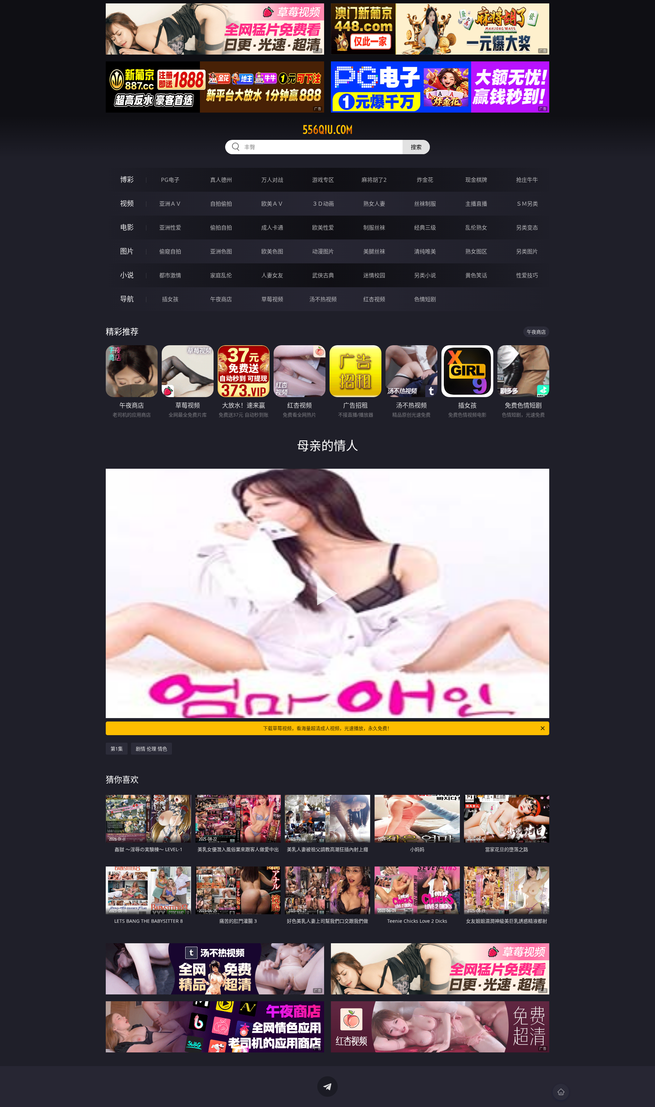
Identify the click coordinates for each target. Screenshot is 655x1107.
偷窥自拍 (170, 251)
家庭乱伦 (221, 275)
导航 (127, 299)
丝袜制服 (425, 203)
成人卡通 (272, 227)
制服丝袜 (374, 227)
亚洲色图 (221, 251)
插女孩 (170, 299)
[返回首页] (561, 1092)
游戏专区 (323, 180)
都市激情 (170, 275)
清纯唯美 (425, 251)
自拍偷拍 (221, 203)
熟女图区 (476, 251)
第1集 (117, 748)
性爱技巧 (527, 275)
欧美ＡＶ (272, 203)
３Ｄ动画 (323, 203)
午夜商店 (221, 299)
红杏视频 (374, 299)
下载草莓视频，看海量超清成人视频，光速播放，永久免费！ (327, 728)
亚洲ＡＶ (170, 203)
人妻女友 (272, 275)
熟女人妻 (374, 203)
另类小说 (425, 275)
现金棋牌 (476, 180)
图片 (127, 251)
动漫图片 (323, 251)
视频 (127, 203)
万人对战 (272, 180)
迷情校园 (374, 275)
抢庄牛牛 (527, 180)
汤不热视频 (323, 299)
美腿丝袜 (374, 251)
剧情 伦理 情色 (151, 748)
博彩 (127, 179)
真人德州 (221, 180)
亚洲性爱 (170, 227)
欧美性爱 (323, 227)
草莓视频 (272, 299)
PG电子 (170, 180)
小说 (127, 275)
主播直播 (476, 203)
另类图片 (527, 251)
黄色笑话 (476, 275)
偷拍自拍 (221, 227)
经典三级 (425, 227)
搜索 (416, 147)
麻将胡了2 (374, 180)
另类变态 (527, 227)
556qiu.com (328, 129)
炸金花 (425, 180)
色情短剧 (425, 299)
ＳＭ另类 (527, 203)
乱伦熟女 (476, 227)
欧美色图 (272, 251)
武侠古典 (323, 275)
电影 (127, 227)
